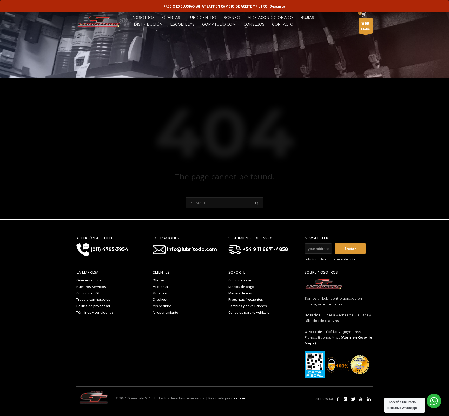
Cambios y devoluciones (247, 306)
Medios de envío (241, 293)
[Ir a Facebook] (337, 399)
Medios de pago (241, 286)
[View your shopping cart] (363, 15)
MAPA (365, 26)
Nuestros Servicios (91, 286)
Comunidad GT (88, 293)
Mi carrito (160, 293)
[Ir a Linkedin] (369, 399)
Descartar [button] (278, 6)
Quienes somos (88, 280)
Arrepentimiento (165, 312)
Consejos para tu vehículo (248, 312)
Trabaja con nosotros (93, 299)
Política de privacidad (93, 306)
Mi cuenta (160, 286)
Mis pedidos (162, 306)
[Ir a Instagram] (345, 399)
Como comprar (240, 280)
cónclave (238, 398)
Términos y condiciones (95, 312)
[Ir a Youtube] (361, 399)
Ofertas (159, 280)
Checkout (160, 299)
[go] (256, 203)
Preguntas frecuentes (245, 299)
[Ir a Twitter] (353, 399)
